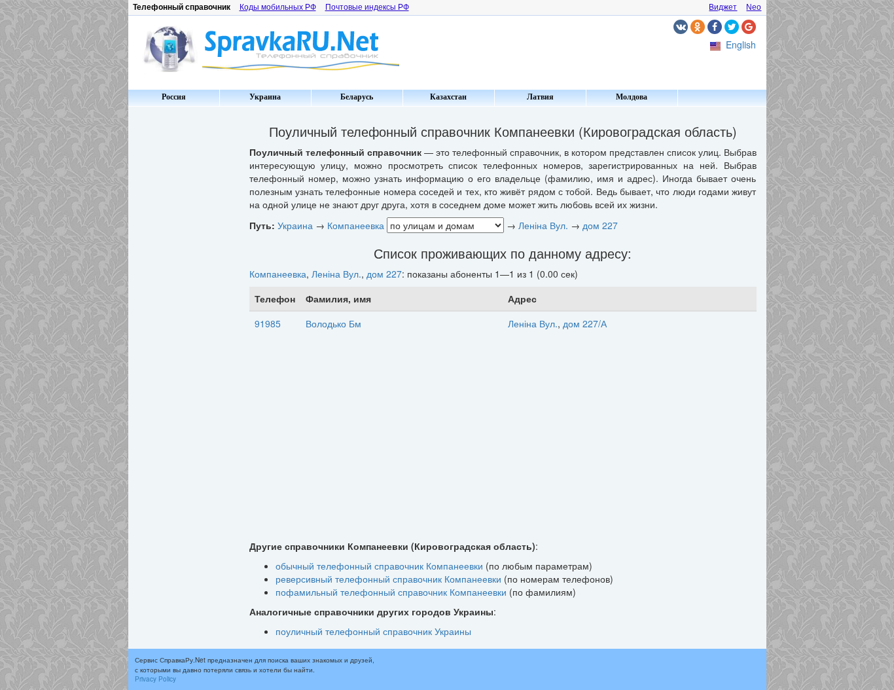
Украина (265, 96)
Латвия (540, 96)
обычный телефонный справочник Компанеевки (379, 565)
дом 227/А (585, 323)
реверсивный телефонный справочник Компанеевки (388, 578)
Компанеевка (355, 225)
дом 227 (600, 225)
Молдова (631, 96)
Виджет (723, 7)
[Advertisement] (184, 307)
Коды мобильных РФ (278, 7)
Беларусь (356, 96)
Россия (174, 96)
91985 (268, 323)
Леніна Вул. (543, 225)
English (741, 44)
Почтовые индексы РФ (367, 7)
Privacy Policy (155, 678)
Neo (753, 7)
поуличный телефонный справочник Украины (373, 631)
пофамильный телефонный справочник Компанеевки (391, 591)
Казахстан (448, 96)
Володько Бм (333, 323)
